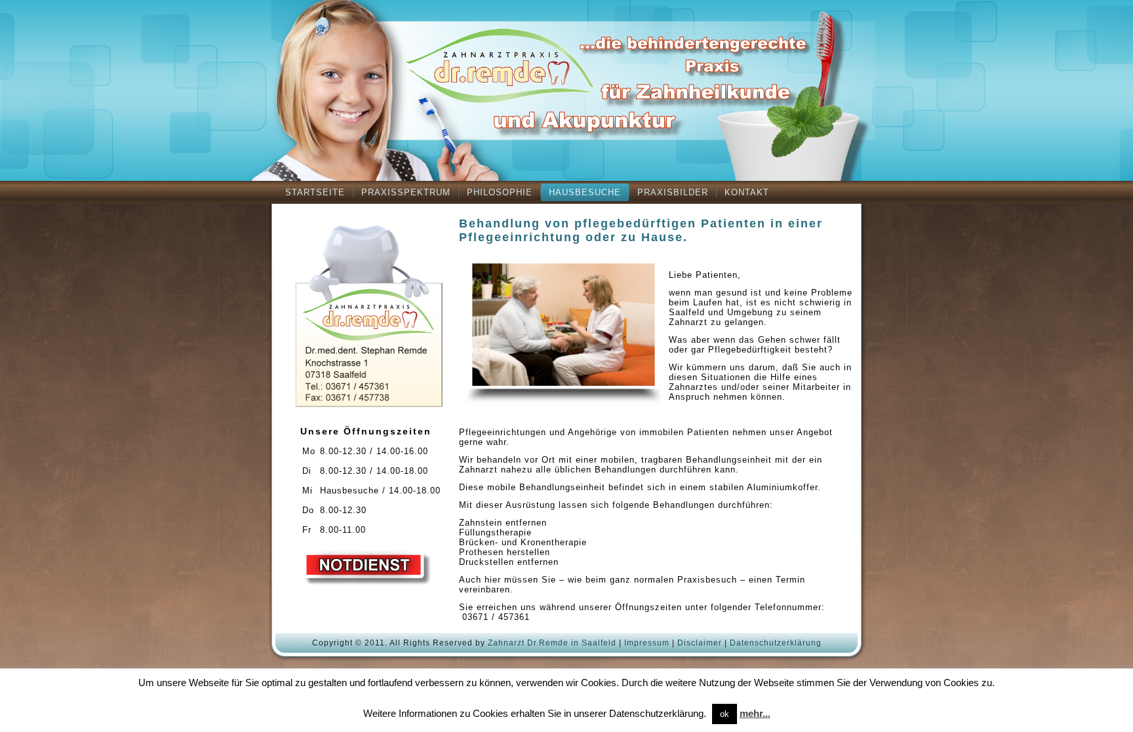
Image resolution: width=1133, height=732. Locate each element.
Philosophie (499, 192)
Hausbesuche (585, 192)
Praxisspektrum (405, 192)
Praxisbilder (672, 192)
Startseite (315, 192)
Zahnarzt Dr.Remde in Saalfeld (552, 642)
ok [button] (724, 714)
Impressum (646, 642)
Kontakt (747, 192)
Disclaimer (699, 642)
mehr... (755, 713)
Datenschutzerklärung (776, 642)
